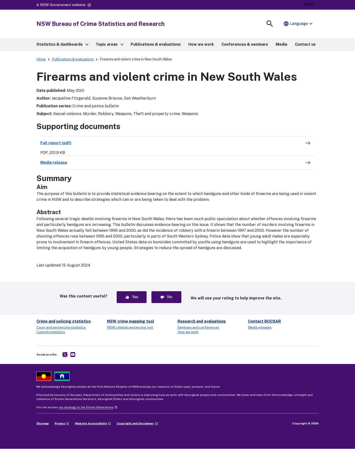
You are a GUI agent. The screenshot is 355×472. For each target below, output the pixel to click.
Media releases (259, 327)
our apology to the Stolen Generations (88, 407)
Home (41, 59)
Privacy (62, 423)
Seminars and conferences (198, 327)
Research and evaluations (202, 321)
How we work (188, 332)
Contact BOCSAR (264, 321)
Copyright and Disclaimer (137, 423)
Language (298, 24)
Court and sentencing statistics (61, 327)
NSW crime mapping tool (130, 321)
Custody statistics (50, 332)
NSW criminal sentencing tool (130, 327)
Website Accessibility (93, 423)
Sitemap (42, 423)
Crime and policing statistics (63, 321)
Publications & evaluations (73, 59)
